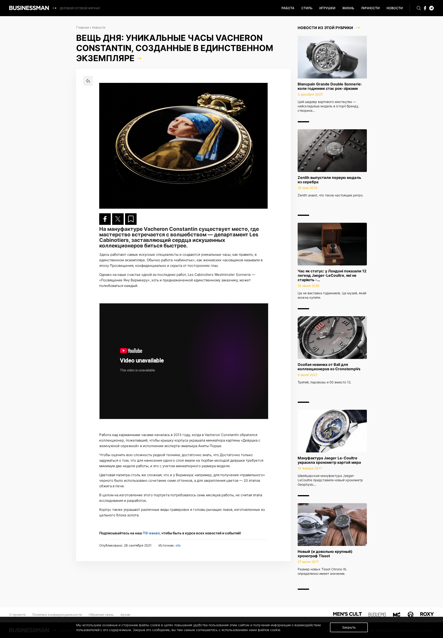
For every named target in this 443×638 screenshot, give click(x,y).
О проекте (17, 615)
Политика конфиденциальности (57, 615)
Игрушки (327, 8)
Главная (82, 27)
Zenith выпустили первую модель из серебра (329, 179)
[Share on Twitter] (118, 219)
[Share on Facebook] (105, 219)
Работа (287, 8)
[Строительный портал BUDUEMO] (377, 614)
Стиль (306, 8)
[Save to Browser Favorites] (131, 219)
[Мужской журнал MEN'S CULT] (347, 614)
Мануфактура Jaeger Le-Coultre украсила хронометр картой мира (329, 460)
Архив (125, 615)
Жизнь (348, 8)
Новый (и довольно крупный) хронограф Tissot (325, 553)
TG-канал (151, 533)
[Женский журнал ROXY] (427, 614)
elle (178, 545)
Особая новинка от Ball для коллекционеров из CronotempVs (329, 366)
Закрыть (349, 627)
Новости (394, 8)
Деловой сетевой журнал (80, 8)
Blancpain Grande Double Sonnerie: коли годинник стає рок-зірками (330, 86)
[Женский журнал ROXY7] (411, 614)
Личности (370, 8)
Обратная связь (101, 615)
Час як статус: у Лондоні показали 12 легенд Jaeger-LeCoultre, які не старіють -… (332, 275)
